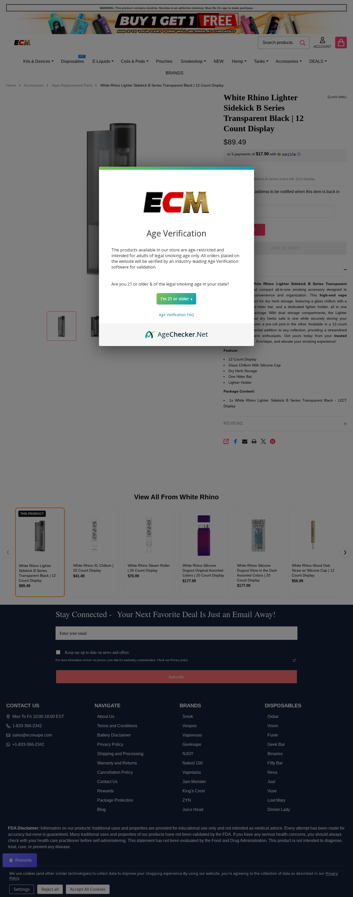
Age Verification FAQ (176, 314)
